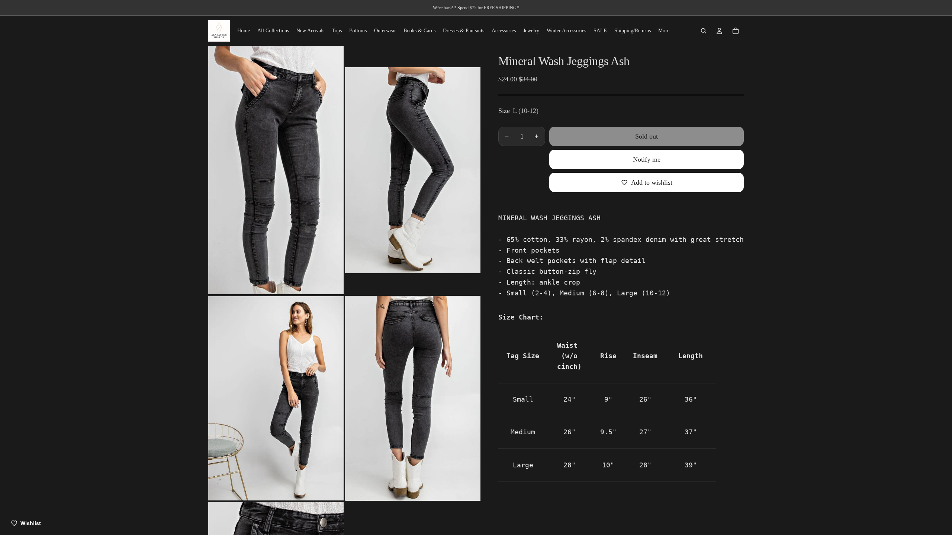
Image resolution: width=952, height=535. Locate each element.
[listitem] (663, 31)
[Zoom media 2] (412, 170)
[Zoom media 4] (412, 398)
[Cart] (735, 31)
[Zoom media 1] (276, 170)
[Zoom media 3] (276, 398)
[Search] (703, 31)
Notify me (646, 159)
